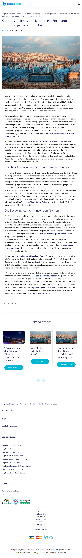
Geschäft (5, 494)
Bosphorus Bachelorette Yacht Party (16, 459)
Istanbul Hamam (41, 530)
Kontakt (33, 404)
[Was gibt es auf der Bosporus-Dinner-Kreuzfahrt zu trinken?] (14, 337)
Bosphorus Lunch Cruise (11, 462)
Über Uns (24, 404)
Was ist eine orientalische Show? (37, 351)
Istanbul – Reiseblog (9, 426)
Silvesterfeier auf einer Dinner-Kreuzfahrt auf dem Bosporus (65, 353)
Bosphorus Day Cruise (10, 449)
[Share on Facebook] (4, 303)
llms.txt (4, 429)
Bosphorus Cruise (41, 514)
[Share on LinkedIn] (15, 303)
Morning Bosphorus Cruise (12, 469)
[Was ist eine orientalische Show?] (40, 337)
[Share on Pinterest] (12, 303)
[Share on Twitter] (8, 303)
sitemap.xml (41, 524)
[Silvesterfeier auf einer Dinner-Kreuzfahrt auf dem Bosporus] (66, 337)
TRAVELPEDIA (41, 519)
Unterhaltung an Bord (10, 491)
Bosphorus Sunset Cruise (11, 445)
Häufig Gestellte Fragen (48, 404)
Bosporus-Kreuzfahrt (10, 404)
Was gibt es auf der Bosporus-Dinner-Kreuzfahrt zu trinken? (12, 354)
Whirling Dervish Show (10, 452)
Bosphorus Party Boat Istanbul (13, 473)
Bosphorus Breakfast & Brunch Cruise (16, 466)
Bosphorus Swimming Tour (12, 456)
